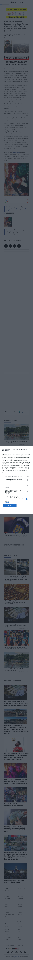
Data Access (16, 511)
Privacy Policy (25, 511)
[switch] (27, 480)
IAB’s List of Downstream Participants (18, 472)
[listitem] (16, 477)
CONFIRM (10, 505)
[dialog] (16, 480)
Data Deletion (8, 511)
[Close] (30, 449)
